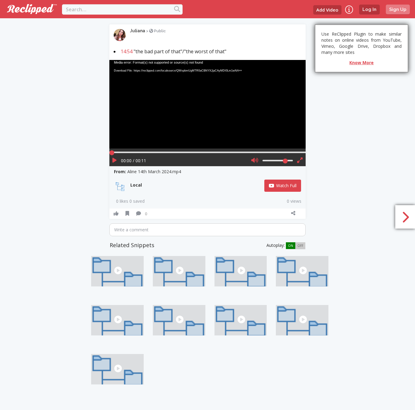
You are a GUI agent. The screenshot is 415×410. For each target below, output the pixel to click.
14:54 (126, 51)
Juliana (137, 30)
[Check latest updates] (349, 9)
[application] (207, 104)
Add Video (327, 10)
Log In (369, 9)
